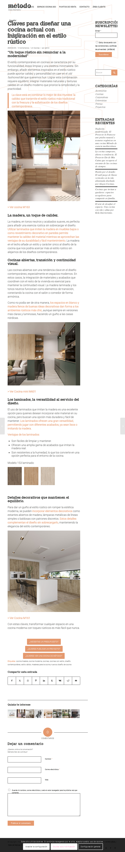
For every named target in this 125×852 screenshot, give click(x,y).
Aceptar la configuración (36, 847)
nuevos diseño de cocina (61, 665)
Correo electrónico (52, 769)
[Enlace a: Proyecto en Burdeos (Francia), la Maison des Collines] (57, 713)
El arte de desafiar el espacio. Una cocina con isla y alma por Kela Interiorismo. (105, 208)
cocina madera (22, 661)
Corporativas (101, 97)
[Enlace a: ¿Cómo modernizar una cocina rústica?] (21, 713)
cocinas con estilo (57, 661)
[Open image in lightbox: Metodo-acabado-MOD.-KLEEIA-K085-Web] (51, 482)
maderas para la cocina (41, 665)
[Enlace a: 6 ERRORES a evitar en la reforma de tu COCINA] (75, 713)
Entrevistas (101, 100)
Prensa (98, 104)
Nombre (48, 759)
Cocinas (37, 48)
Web (46, 780)
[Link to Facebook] (13, 34)
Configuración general (91, 847)
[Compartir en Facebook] (12, 681)
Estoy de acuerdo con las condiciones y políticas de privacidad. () (106, 46)
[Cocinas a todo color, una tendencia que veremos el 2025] (2, 426)
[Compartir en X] (20, 681)
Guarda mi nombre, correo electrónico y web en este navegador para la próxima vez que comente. (44, 791)
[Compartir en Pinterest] (36, 681)
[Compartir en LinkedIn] (44, 681)
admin (47, 48)
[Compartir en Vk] (60, 681)
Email (98, 31)
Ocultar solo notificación (64, 847)
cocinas (46, 661)
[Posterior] (73, 476)
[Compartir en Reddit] (68, 681)
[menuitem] (12, 7)
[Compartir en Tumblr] (52, 681)
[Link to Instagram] (8, 34)
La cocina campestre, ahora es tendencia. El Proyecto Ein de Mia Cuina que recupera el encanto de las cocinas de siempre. (106, 159)
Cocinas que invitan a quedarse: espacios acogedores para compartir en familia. (105, 194)
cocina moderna (35, 661)
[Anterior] (14, 476)
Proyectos (100, 107)
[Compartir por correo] (76, 681)
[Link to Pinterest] (17, 34)
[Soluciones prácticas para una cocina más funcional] (122, 426)
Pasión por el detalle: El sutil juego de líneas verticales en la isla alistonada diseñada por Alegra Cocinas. (106, 177)
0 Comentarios (23, 48)
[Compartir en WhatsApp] (28, 681)
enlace (111, 49)
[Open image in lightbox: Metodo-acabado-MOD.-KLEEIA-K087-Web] (18, 482)
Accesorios (100, 90)
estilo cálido (26, 665)
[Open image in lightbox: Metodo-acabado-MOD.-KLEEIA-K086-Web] (35, 482)
